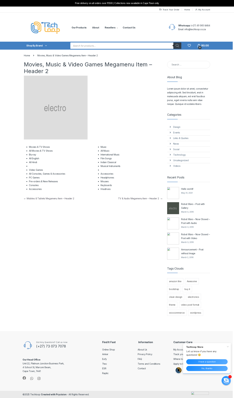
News (176, 143)
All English (34, 158)
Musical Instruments (110, 166)
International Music (110, 154)
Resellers (110, 27)
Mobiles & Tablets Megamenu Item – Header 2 (49, 198)
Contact (142, 368)
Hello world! (187, 189)
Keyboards (106, 185)
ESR (104, 368)
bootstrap (174, 289)
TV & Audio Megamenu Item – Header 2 (140, 198)
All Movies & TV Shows (41, 150)
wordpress (195, 312)
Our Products (79, 27)
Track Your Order (171, 9)
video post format (190, 304)
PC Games (34, 177)
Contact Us (129, 27)
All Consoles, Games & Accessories (47, 173)
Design (176, 127)
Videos (177, 166)
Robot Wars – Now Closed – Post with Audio (195, 221)
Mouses (105, 181)
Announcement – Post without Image (192, 251)
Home (187, 9)
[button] (226, 380)
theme (172, 304)
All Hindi (33, 162)
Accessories (35, 189)
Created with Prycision (54, 394)
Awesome (192, 281)
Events (176, 132)
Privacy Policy (145, 354)
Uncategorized (181, 160)
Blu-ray (32, 154)
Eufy (104, 359)
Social (176, 149)
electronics (193, 297)
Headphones (107, 177)
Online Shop (108, 349)
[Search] (177, 45)
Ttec (104, 363)
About (95, 27)
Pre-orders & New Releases (43, 181)
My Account (204, 9)
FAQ (140, 359)
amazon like (175, 281)
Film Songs (106, 158)
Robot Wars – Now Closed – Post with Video (195, 236)
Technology (179, 154)
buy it (187, 289)
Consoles (34, 185)
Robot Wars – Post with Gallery (193, 206)
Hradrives (106, 189)
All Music (105, 150)
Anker (105, 354)
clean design (175, 297)
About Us (142, 349)
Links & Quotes (180, 138)
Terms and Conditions (149, 363)
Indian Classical (108, 162)
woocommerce (176, 312)
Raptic (105, 373)
